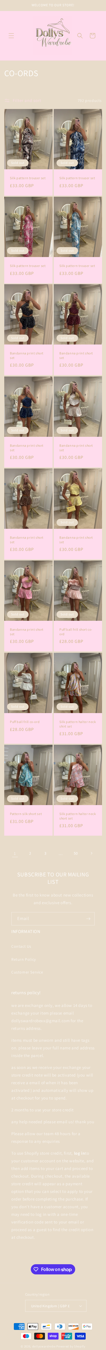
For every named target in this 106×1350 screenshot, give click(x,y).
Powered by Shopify (70, 1346)
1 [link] (15, 853)
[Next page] (91, 853)
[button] (11, 35)
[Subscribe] (88, 918)
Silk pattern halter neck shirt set (77, 724)
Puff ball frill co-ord (25, 722)
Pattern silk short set (26, 814)
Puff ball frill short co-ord (75, 632)
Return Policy (23, 959)
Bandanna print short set (27, 355)
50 (76, 853)
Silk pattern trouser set (28, 178)
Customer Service (27, 972)
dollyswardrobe (44, 1346)
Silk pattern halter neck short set (77, 816)
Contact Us (21, 946)
